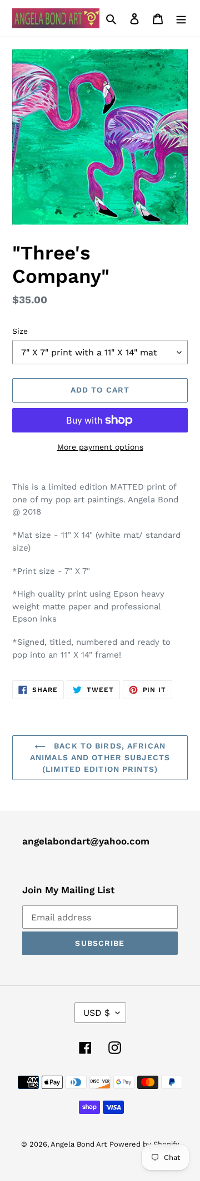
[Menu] (181, 18)
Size (20, 331)
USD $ (96, 1012)
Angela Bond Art (79, 1144)
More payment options (100, 446)
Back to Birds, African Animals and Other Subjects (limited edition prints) (100, 757)
